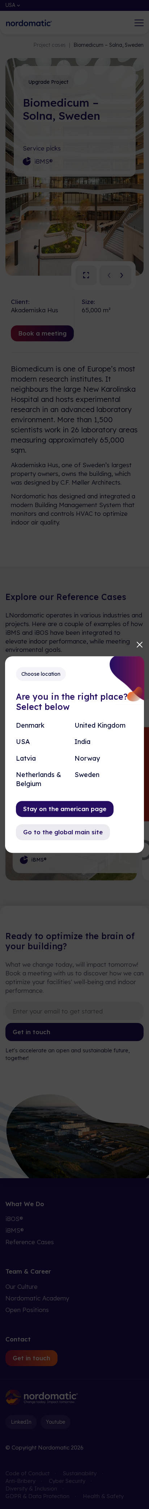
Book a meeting (42, 333)
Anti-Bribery (20, 1480)
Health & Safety (103, 1496)
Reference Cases (29, 1242)
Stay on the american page (64, 809)
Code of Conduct (27, 1473)
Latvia (26, 758)
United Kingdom (99, 725)
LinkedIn (21, 1422)
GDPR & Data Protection (37, 1496)
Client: (20, 301)
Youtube (55, 1422)
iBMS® (43, 161)
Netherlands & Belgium (38, 779)
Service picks (42, 148)
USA (23, 742)
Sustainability (80, 1473)
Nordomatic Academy (37, 1298)
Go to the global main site (63, 832)
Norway (87, 758)
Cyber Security (67, 1480)
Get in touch (31, 1032)
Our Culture (21, 1286)
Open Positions (27, 1309)
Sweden (86, 774)
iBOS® (14, 1218)
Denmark (30, 725)
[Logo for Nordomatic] (28, 23)
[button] (107, 275)
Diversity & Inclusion (31, 1488)
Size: (88, 301)
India (82, 742)
